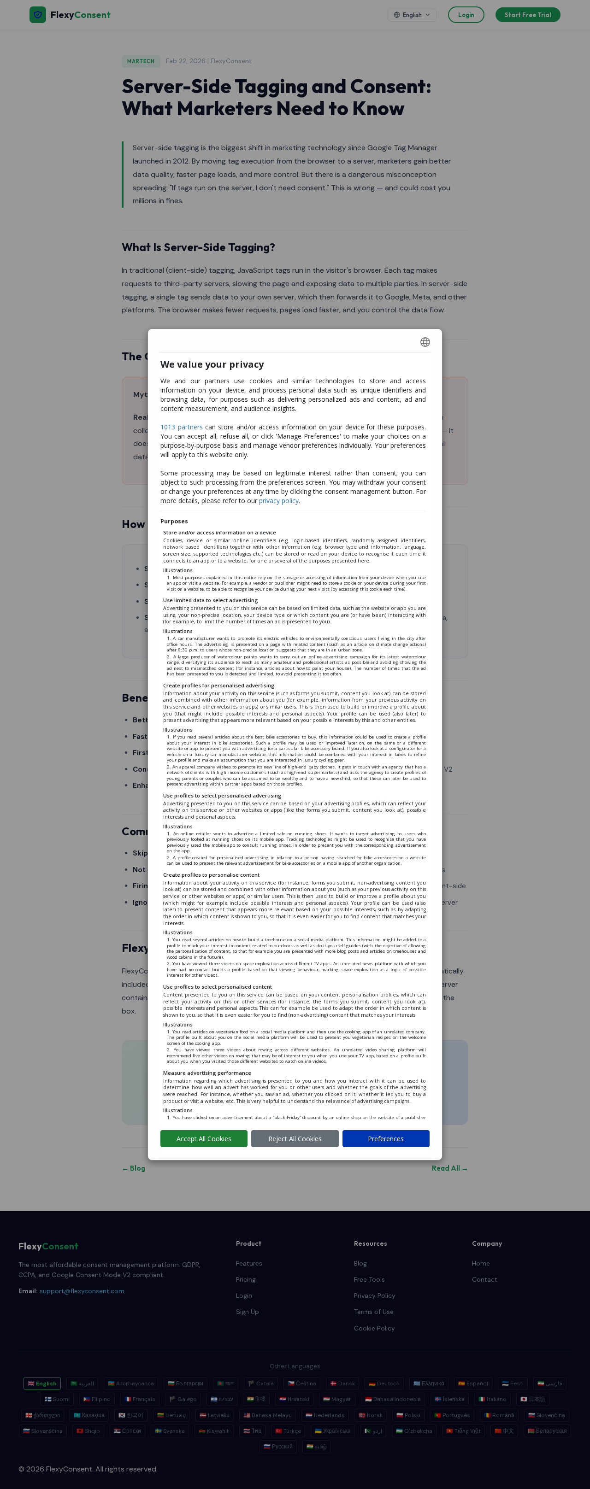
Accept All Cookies (204, 1138)
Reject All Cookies (295, 1138)
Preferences (386, 1138)
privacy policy (279, 500)
